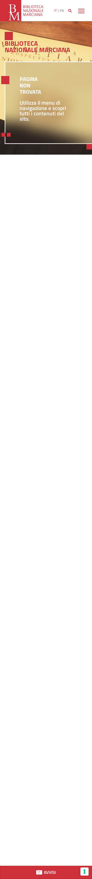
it (55, 10)
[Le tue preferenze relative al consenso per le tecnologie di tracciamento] (84, 871)
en (62, 10)
